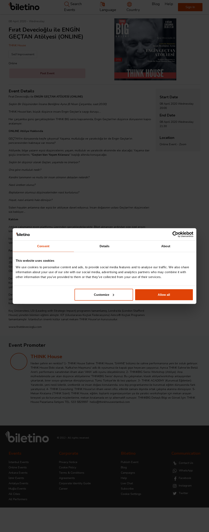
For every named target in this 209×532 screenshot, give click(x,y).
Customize (101, 294)
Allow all (164, 294)
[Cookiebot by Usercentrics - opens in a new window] (175, 234)
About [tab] (165, 246)
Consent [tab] (43, 246)
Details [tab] (105, 246)
